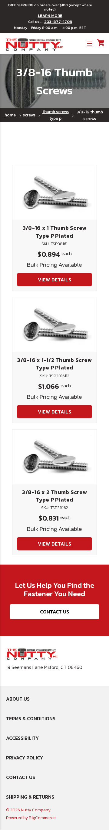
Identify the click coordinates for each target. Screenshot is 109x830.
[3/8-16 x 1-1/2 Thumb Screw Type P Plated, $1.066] (54, 324)
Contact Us (54, 611)
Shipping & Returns (30, 796)
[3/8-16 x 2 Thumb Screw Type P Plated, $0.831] (54, 456)
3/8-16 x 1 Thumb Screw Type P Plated (55, 231)
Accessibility (22, 738)
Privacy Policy (24, 757)
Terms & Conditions (30, 718)
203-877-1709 (58, 21)
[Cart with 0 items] (100, 43)
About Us (18, 698)
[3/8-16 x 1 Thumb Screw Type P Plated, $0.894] (54, 192)
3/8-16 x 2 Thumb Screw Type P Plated (54, 496)
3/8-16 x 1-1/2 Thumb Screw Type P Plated (54, 364)
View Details (54, 279)
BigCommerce (42, 818)
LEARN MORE (50, 15)
